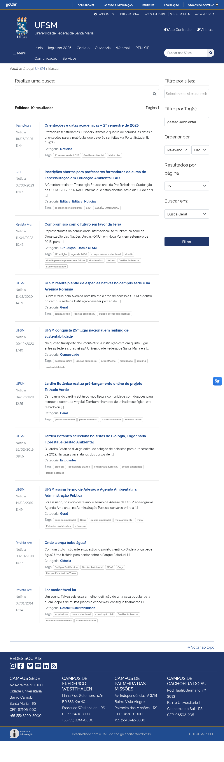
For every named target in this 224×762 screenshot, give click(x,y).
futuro (111, 260)
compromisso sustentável (106, 254)
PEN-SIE (142, 47)
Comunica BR (86, 5)
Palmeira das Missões (58, 526)
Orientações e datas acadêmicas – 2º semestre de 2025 (92, 125)
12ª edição (61, 254)
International (130, 14)
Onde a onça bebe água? (65, 542)
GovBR (11, 5)
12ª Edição (68, 248)
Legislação (171, 5)
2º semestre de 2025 (67, 155)
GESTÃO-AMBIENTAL (107, 207)
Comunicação (46, 58)
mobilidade (126, 360)
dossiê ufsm (96, 260)
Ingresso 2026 (60, 47)
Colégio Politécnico (66, 567)
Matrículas (114, 155)
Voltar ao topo (202, 647)
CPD (211, 734)
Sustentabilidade (56, 266)
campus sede (62, 313)
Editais (65, 201)
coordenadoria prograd (68, 207)
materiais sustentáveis (59, 620)
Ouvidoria (103, 47)
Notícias (66, 149)
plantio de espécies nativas (114, 313)
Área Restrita (204, 14)
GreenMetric (108, 360)
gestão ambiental (84, 313)
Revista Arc (24, 224)
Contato (83, 47)
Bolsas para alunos (79, 466)
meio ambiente (124, 520)
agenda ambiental (65, 520)
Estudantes (68, 460)
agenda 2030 (79, 254)
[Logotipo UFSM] (22, 26)
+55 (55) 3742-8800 (130, 719)
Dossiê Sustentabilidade (77, 608)
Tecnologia (23, 125)
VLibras (206, 29)
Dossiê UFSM (87, 248)
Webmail (123, 47)
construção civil (104, 614)
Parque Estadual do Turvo (61, 573)
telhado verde (133, 419)
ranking (141, 360)
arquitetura (61, 614)
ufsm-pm (80, 526)
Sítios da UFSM (180, 14)
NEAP (110, 567)
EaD (88, 207)
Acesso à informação (118, 5)
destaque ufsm (63, 360)
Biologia (59, 466)
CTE (19, 172)
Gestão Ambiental (94, 155)
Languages (106, 14)
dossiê (129, 254)
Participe (148, 5)
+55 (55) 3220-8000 (26, 715)
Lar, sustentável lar (60, 589)
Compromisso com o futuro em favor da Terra (83, 224)
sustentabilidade (55, 367)
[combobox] (186, 93)
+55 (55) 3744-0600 (77, 719)
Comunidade (69, 354)
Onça (120, 567)
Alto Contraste (179, 29)
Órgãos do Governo (201, 5)
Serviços (70, 58)
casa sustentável (81, 614)
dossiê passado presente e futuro (65, 260)
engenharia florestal (105, 466)
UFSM (20, 283)
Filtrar (186, 241)
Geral (64, 307)
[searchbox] (187, 93)
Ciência (65, 560)
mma (140, 520)
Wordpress (143, 734)
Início (39, 47)
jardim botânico (88, 419)
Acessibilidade (155, 14)
